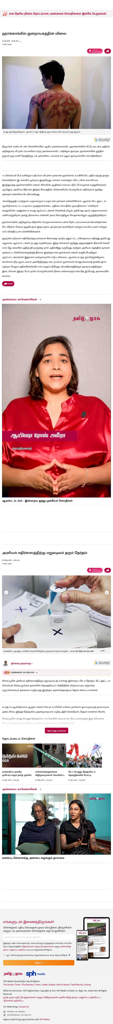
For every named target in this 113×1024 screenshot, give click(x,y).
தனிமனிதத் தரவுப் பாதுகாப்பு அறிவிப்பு (79, 997)
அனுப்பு (39, 963)
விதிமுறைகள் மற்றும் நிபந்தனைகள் (38, 946)
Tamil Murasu (77, 984)
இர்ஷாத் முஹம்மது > (22, 663)
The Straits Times (11, 984)
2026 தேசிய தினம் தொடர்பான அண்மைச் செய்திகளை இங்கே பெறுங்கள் (57, 13)
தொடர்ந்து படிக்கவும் (56, 730)
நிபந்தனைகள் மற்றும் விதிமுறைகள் (39, 997)
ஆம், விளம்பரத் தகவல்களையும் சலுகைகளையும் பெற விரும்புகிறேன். (38, 955)
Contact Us (23, 1007)
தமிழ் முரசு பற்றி (11, 997)
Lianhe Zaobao (48, 984)
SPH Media (44, 1019)
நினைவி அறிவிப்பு (13, 1001)
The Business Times (31, 984)
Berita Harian (63, 984)
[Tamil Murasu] (13, 974)
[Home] (35, 974)
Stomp (88, 984)
